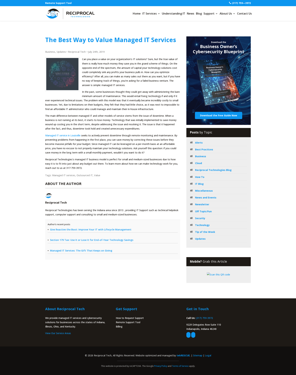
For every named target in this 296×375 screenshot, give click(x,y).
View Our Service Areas (58, 333)
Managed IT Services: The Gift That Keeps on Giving (81, 250)
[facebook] (188, 335)
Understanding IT (173, 13)
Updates (61, 51)
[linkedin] (193, 335)
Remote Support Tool (58, 3)
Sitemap (197, 355)
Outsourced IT (85, 175)
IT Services (149, 13)
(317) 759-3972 (204, 318)
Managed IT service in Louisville (63, 135)
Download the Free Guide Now (218, 115)
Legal (208, 355)
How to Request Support (130, 318)
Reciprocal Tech (77, 51)
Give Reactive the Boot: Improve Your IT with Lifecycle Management (90, 229)
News (190, 13)
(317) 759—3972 (241, 3)
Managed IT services (63, 175)
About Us (226, 13)
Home (137, 13)
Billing (119, 326)
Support (209, 13)
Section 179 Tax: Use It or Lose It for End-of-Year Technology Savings (91, 240)
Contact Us (244, 13)
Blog (199, 13)
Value (97, 175)
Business (50, 51)
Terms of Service (180, 366)
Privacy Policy (160, 366)
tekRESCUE (183, 355)
